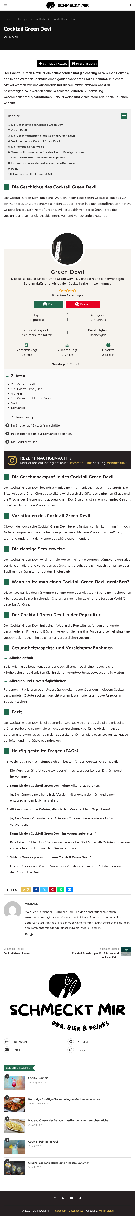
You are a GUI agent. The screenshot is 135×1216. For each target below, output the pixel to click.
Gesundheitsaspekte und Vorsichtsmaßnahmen (43, 163)
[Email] (71, 1198)
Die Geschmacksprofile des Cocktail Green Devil (43, 135)
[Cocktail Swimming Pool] (14, 1147)
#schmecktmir (116, 463)
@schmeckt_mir (80, 463)
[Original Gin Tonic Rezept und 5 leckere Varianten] (14, 1168)
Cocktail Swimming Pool (43, 1142)
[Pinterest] (63, 1198)
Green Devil (19, 130)
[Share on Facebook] (36, 889)
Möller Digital (106, 1210)
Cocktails (40, 19)
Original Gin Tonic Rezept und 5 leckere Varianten (58, 1163)
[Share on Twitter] (44, 889)
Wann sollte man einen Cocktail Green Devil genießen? (47, 152)
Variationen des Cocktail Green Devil (35, 141)
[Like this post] (27, 889)
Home (7, 19)
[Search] (129, 5)
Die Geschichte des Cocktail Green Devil (37, 124)
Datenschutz (76, 1210)
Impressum (60, 1210)
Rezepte (23, 19)
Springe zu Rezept (54, 63)
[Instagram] (55, 1198)
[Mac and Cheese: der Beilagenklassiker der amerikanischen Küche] (14, 1126)
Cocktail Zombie (38, 1078)
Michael (14, 36)
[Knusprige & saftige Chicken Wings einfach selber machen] (14, 1104)
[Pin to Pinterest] (52, 889)
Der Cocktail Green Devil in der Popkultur (38, 157)
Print (51, 304)
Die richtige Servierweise (27, 146)
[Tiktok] (80, 1198)
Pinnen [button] (85, 304)
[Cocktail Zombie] (14, 1083)
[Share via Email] (69, 889)
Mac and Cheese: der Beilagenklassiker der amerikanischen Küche (68, 1121)
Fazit (14, 168)
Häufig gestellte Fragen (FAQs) (33, 174)
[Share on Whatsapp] (60, 889)
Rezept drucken (86, 63)
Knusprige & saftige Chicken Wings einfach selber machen (64, 1099)
